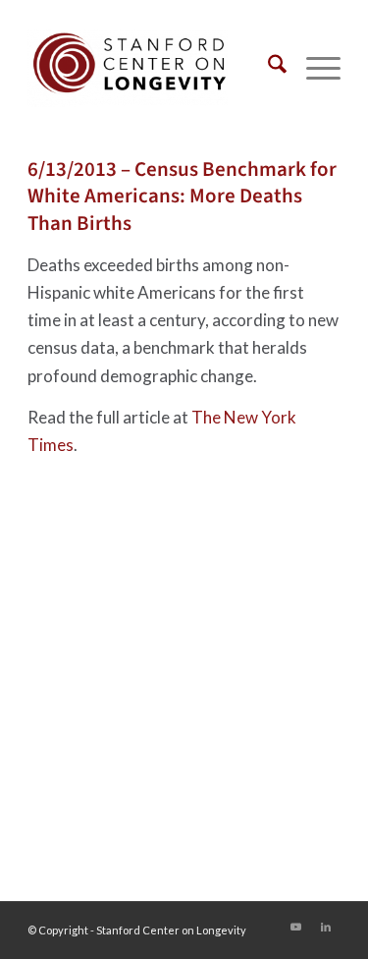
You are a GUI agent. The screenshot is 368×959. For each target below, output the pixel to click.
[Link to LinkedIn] (326, 926)
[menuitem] (267, 67)
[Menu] (314, 67)
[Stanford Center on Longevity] (152, 67)
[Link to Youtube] (296, 926)
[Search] (267, 67)
